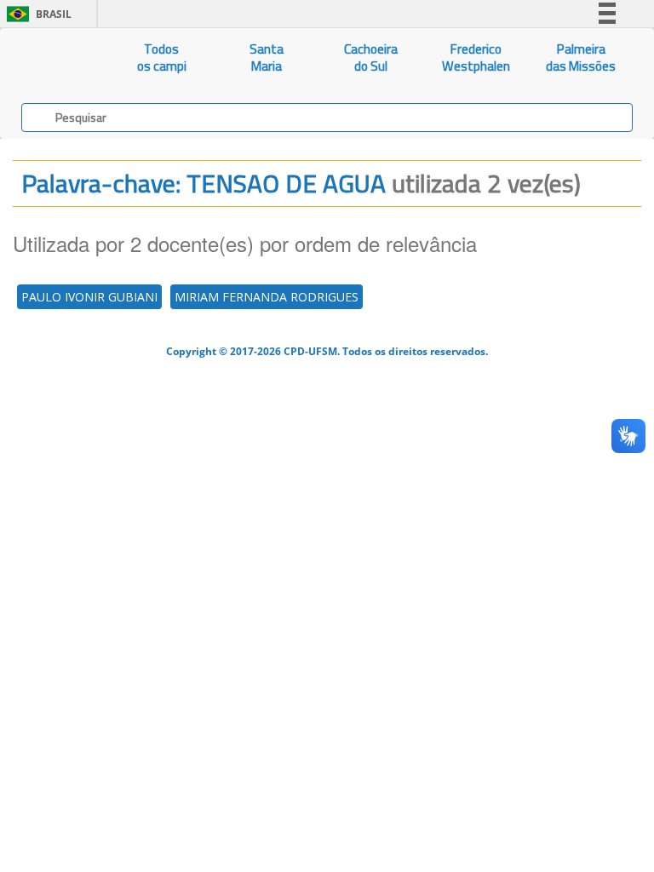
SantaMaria (267, 57)
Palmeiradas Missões (581, 57)
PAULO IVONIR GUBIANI (89, 297)
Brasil (36, 14)
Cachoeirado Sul (371, 57)
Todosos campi (161, 57)
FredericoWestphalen (476, 57)
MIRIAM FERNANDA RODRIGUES (267, 297)
